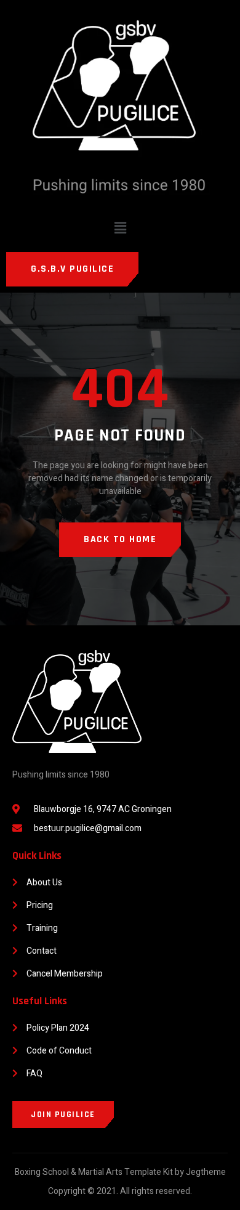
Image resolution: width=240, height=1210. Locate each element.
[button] (120, 228)
